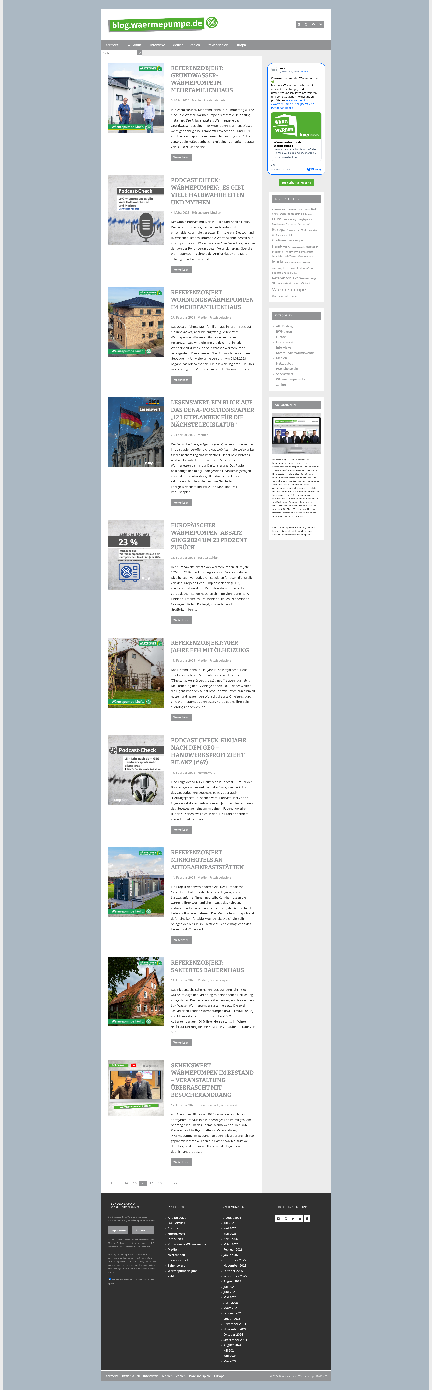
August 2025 (232, 1281)
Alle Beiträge (285, 326)
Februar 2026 (232, 1249)
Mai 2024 (229, 1361)
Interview (291, 252)
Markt (278, 261)
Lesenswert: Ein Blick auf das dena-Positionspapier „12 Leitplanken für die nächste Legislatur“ (212, 413)
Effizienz (307, 213)
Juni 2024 (229, 1356)
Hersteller (312, 246)
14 (126, 1183)
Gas (315, 230)
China (275, 213)
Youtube (294, 296)
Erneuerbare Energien (295, 224)
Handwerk (281, 246)
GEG (291, 235)
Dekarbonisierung (291, 213)
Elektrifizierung (289, 219)
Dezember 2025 (234, 1260)
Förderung (306, 230)
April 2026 (230, 1239)
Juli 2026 (229, 1223)
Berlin (307, 209)
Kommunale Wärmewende (295, 353)
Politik (293, 272)
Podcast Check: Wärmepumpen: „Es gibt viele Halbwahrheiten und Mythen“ (207, 191)
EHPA (276, 218)
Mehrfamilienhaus (293, 262)
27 (175, 1183)
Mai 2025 (229, 1297)
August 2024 (232, 1345)
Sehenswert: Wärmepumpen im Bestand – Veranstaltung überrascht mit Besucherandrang (212, 1080)
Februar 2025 (232, 1313)
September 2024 (235, 1340)
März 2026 (230, 1244)
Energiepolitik (304, 219)
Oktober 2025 (233, 1271)
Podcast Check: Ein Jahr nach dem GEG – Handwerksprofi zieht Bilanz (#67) (208, 751)
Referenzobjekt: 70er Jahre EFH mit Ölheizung (210, 646)
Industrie (277, 251)
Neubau (306, 262)
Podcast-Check (306, 268)
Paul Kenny (277, 268)
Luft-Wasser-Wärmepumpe (299, 256)
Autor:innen (285, 405)
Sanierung (307, 278)
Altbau (300, 209)
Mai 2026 (229, 1234)
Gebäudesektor (280, 235)
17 (151, 1183)
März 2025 (230, 1308)
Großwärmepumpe (287, 240)
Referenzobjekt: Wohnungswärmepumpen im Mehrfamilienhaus (212, 300)
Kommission (277, 256)
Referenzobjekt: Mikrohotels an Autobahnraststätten (207, 860)
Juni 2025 (229, 1292)
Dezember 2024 (234, 1324)
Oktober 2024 (233, 1334)
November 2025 (234, 1265)
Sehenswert (228, 1105)
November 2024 (234, 1329)
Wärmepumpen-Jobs (291, 379)
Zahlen (214, 558)
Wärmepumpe (289, 289)
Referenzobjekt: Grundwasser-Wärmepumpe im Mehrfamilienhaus (202, 79)
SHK (274, 283)
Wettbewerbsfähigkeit (299, 283)
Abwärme (291, 209)
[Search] (139, 52)
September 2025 (235, 1276)
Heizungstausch (298, 247)
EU (308, 223)
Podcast (289, 268)
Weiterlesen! (181, 157)
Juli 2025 (229, 1287)
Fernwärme (293, 230)
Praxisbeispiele (214, 100)
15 (135, 1183)
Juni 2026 (229, 1228)
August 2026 (232, 1218)
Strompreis (283, 283)
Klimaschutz (306, 251)
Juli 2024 (229, 1350)
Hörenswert (200, 212)
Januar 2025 (231, 1319)
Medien (197, 100)
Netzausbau (284, 363)
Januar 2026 (231, 1255)
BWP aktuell (284, 331)
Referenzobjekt (285, 278)
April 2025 (230, 1303)
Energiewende (278, 224)
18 (160, 1183)
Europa (203, 558)
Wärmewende (280, 296)
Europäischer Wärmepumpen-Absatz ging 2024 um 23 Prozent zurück (209, 536)
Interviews (283, 347)
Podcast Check (280, 272)
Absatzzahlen (279, 209)
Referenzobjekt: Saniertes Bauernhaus (207, 966)
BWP (314, 209)
